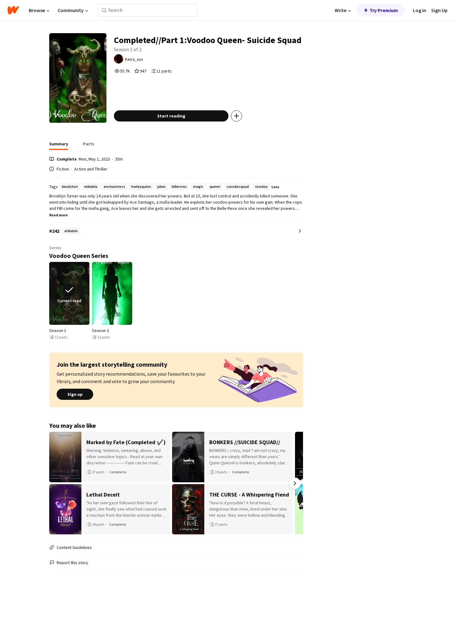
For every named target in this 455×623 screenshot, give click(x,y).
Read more (58, 215)
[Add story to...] (236, 116)
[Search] (104, 10)
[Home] (13, 10)
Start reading (171, 116)
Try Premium (384, 10)
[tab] (58, 145)
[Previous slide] (50, 293)
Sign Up (439, 10)
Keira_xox (134, 59)
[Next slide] (301, 293)
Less (275, 186)
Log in (419, 10)
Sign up (75, 394)
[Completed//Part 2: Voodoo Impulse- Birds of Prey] (112, 293)
